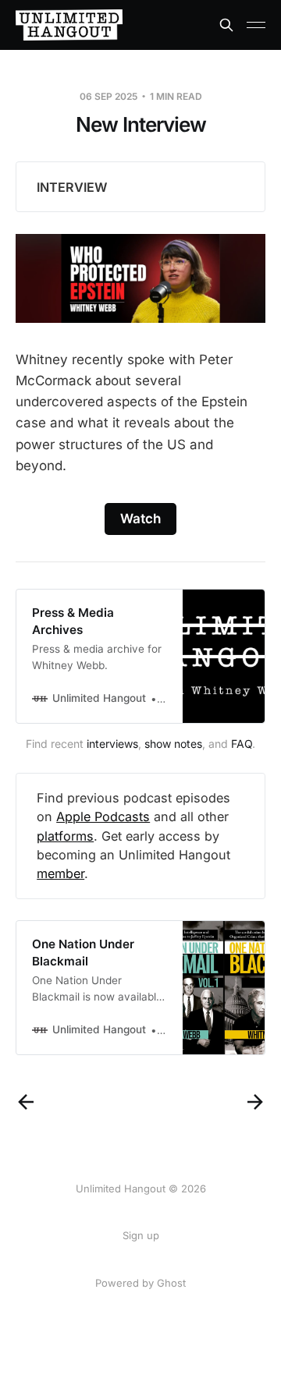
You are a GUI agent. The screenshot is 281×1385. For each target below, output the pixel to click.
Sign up (141, 1235)
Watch (140, 518)
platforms (65, 836)
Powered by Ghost (140, 1283)
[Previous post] (26, 1102)
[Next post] (255, 1102)
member (60, 873)
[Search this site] (226, 25)
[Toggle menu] (256, 25)
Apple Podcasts (103, 816)
